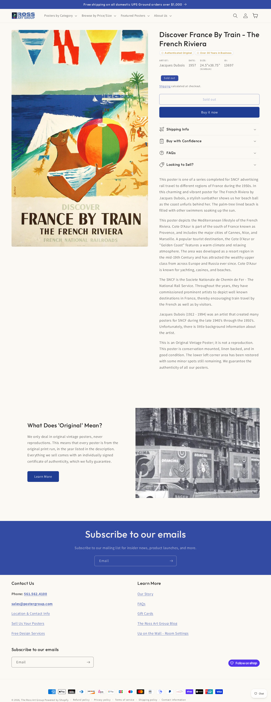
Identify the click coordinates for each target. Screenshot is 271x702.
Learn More (43, 476)
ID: (226, 60)
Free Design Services (28, 633)
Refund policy (81, 699)
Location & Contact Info (31, 613)
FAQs (141, 603)
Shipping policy (148, 699)
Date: (192, 60)
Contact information (174, 699)
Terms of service (124, 699)
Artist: (164, 60)
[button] (60, 15)
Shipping (164, 86)
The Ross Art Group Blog (157, 623)
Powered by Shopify (57, 700)
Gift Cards (145, 613)
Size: (203, 60)
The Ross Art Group (32, 700)
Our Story (145, 593)
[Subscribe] (171, 561)
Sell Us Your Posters (28, 623)
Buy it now (209, 112)
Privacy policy (102, 699)
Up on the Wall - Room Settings (163, 633)
